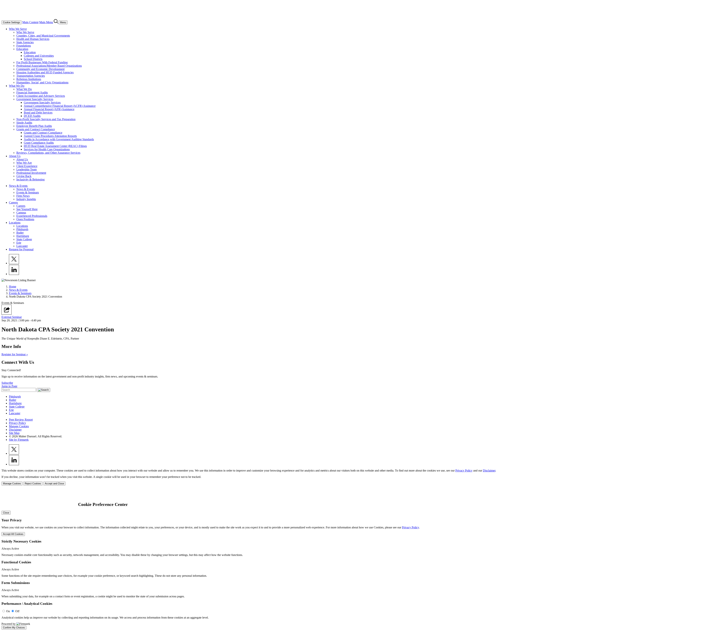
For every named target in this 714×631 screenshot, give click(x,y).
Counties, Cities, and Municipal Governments (43, 35)
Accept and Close (54, 483)
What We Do (16, 85)
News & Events (18, 185)
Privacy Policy (17, 423)
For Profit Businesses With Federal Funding (42, 62)
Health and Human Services (32, 39)
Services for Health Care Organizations (47, 149)
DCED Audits (32, 115)
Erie (18, 242)
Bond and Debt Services (38, 112)
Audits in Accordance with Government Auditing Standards (59, 139)
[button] (6, 313)
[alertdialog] (357, 559)
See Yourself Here (27, 209)
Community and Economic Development (40, 69)
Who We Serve (18, 28)
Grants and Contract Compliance (35, 129)
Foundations (23, 45)
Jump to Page (9, 386)
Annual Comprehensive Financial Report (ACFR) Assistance (60, 105)
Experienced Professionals (31, 215)
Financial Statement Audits (32, 92)
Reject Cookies (33, 483)
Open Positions (25, 219)
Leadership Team (26, 169)
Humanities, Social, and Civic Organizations (42, 82)
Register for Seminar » (14, 354)
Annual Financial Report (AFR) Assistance (49, 109)
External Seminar (11, 317)
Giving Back (23, 176)
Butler (20, 232)
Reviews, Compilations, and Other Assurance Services (48, 152)
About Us (14, 156)
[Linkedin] (14, 273)
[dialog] (357, 477)
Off (17, 611)
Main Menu (46, 22)
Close (6, 512)
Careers (13, 202)
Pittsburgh (22, 229)
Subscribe (7, 382)
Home (12, 286)
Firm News (23, 195)
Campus (21, 212)
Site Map (14, 433)
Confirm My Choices (14, 627)
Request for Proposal (21, 249)
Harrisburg (22, 236)
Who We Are (24, 162)
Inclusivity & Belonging (30, 179)
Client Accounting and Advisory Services (40, 95)
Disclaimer (15, 429)
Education (22, 49)
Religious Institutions (28, 79)
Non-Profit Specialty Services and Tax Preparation (45, 119)
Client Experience (26, 166)
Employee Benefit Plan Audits (34, 126)
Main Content (30, 22)
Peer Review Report (21, 419)
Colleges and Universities (39, 55)
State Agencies (25, 42)
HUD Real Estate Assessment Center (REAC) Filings (55, 146)
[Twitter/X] (14, 263)
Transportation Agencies (30, 75)
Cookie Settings (11, 22)
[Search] (56, 22)
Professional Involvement (31, 172)
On (8, 611)
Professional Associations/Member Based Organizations (49, 65)
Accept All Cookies (13, 534)
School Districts (33, 59)
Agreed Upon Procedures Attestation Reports (50, 136)
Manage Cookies (19, 426)
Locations (14, 222)
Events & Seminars (27, 192)
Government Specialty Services (34, 99)
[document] (357, 559)
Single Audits (24, 122)
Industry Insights (26, 199)
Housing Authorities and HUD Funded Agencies (45, 72)
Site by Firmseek (19, 439)
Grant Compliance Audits (39, 142)
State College (24, 239)
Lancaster (22, 246)
